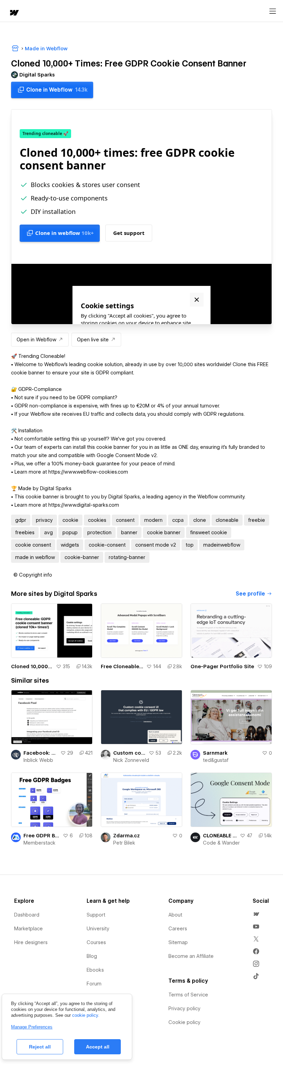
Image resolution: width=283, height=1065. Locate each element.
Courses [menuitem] (96, 942)
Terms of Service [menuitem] (188, 994)
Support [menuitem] (96, 915)
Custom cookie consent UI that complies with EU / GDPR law (129, 753)
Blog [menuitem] (92, 956)
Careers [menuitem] (177, 928)
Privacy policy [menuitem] (184, 1008)
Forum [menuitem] (94, 983)
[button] (33, 574)
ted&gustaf (215, 760)
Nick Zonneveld (131, 760)
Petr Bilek (124, 843)
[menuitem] (256, 914)
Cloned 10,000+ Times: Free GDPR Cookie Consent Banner (32, 666)
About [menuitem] (175, 915)
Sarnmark (215, 753)
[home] (13, 13)
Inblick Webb (38, 760)
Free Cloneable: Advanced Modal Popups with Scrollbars (122, 666)
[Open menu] (272, 11)
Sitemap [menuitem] (178, 942)
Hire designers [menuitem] (31, 942)
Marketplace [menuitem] (28, 928)
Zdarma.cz (126, 835)
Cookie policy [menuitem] (184, 1022)
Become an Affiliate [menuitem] (191, 956)
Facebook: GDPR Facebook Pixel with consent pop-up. (40, 753)
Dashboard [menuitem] (26, 915)
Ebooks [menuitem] (95, 970)
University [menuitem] (98, 928)
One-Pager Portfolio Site (222, 666)
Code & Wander (221, 843)
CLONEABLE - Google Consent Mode (220, 835)
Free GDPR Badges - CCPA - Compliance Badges (41, 835)
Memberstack (39, 843)
